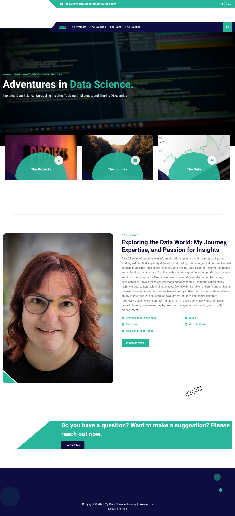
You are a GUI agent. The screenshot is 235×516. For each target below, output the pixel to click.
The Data (115, 27)
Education (132, 324)
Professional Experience (141, 318)
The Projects (78, 27)
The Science (133, 27)
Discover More (135, 342)
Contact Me (73, 445)
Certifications (197, 324)
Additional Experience (139, 330)
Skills (192, 318)
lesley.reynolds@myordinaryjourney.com (90, 4)
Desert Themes (117, 508)
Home (62, 27)
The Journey (98, 27)
